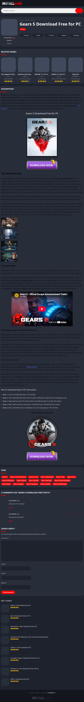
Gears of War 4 (31, 367)
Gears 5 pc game (32, 484)
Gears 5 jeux (6, 484)
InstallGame (51, 693)
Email (3, 573)
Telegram (64, 35)
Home (22, 20)
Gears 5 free (60, 477)
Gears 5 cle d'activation (18, 477)
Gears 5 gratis (33, 480)
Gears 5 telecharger (59, 484)
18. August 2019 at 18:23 (75, 514)
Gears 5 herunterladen (62, 480)
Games (27, 20)
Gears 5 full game (8, 480)
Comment (5, 538)
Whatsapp (76, 35)
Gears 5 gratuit (46, 480)
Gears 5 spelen (45, 484)
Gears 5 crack (33, 477)
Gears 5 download (47, 477)
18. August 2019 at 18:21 (75, 500)
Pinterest (51, 35)
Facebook (26, 35)
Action (33, 20)
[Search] (79, 10)
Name (3, 564)
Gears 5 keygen (18, 484)
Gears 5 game (21, 480)
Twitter (38, 35)
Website (3, 583)
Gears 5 (4, 477)
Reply (10, 507)
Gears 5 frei (71, 477)
